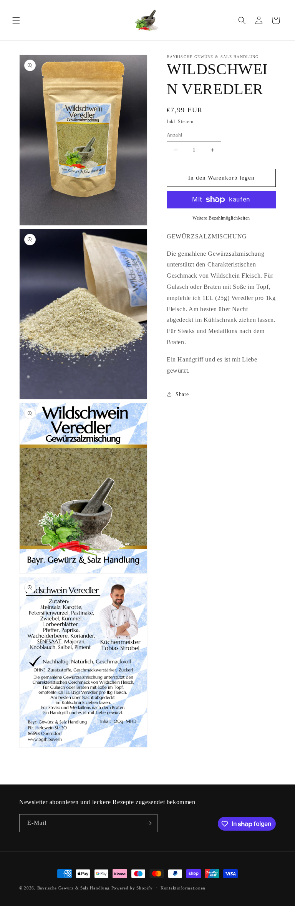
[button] (16, 20)
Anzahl (174, 135)
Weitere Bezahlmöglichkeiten (221, 218)
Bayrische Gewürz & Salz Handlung (73, 888)
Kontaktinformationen (183, 888)
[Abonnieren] (148, 823)
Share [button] (182, 394)
